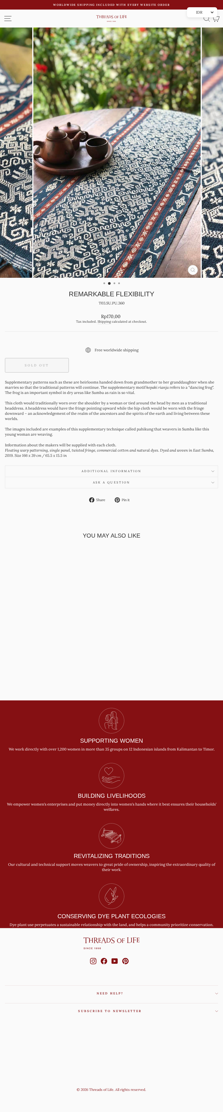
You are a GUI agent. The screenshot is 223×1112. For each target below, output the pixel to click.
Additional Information (111, 471)
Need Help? (110, 993)
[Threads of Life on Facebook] (104, 966)
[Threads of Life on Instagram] (93, 966)
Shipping (104, 321)
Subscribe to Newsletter (110, 1011)
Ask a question (111, 482)
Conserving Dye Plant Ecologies (111, 916)
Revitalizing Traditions (112, 856)
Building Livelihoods (111, 796)
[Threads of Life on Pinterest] (125, 966)
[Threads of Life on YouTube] (115, 966)
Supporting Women (111, 740)
